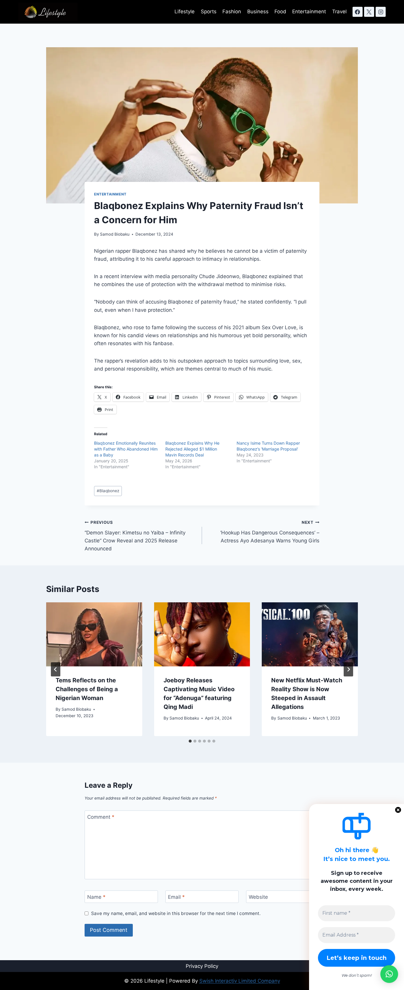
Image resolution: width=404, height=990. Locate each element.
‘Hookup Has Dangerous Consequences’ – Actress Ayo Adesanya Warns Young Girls (269, 532)
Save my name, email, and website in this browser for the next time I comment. (176, 913)
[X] (369, 12)
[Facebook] (358, 12)
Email (176, 897)
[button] (389, 974)
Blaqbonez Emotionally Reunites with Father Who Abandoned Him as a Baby (126, 449)
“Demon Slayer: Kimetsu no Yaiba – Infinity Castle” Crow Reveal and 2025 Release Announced (135, 536)
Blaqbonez (108, 490)
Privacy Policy (202, 966)
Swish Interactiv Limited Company (239, 981)
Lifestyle (184, 11)
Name (96, 897)
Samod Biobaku (115, 234)
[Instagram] (381, 12)
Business (258, 11)
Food (280, 11)
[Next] (348, 669)
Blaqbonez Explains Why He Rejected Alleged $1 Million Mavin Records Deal (192, 449)
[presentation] (94, 634)
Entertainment (309, 11)
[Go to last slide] (55, 669)
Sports (208, 11)
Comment (100, 817)
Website (258, 897)
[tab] (190, 741)
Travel (339, 11)
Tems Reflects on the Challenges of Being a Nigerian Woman (87, 689)
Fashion (231, 11)
